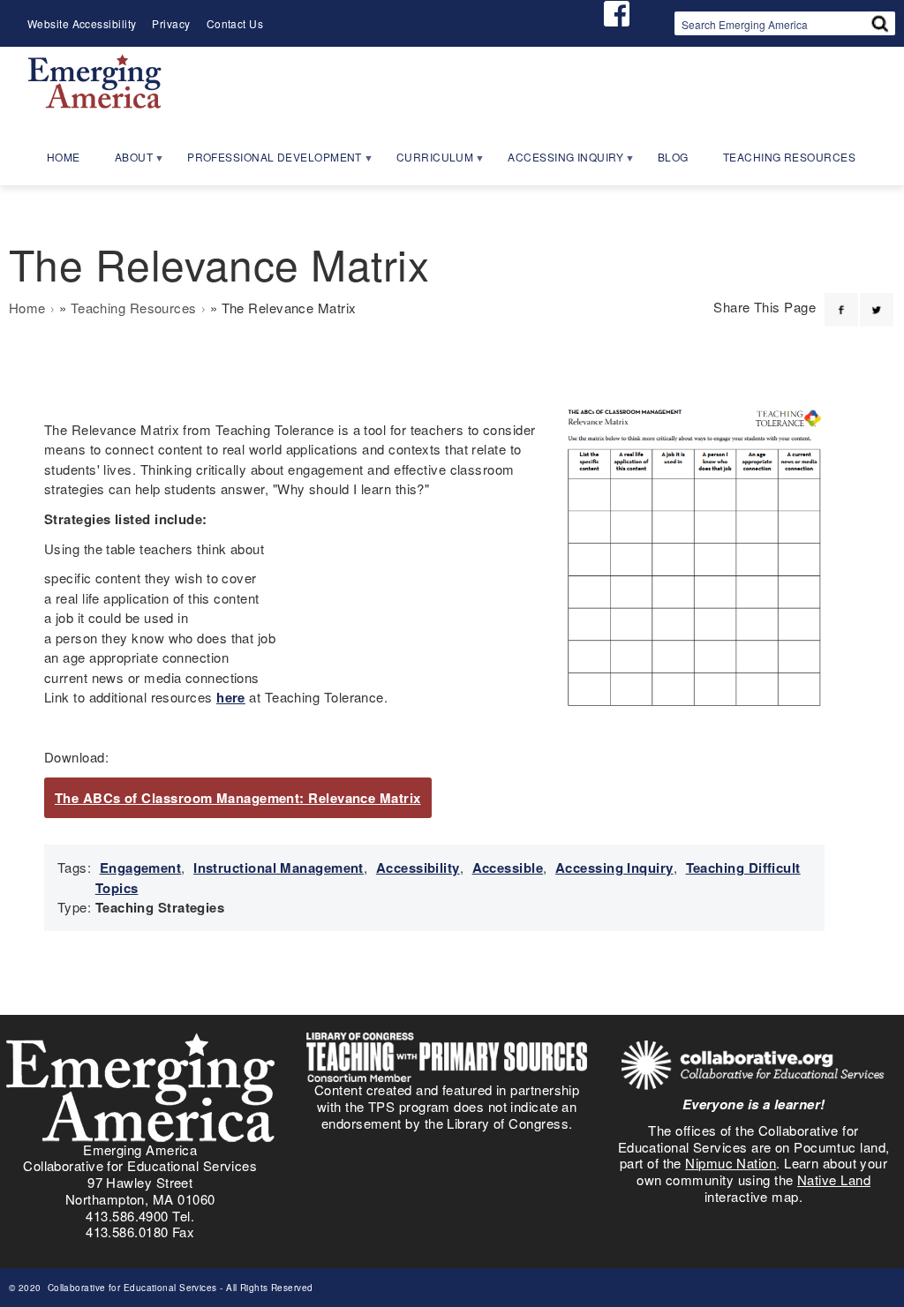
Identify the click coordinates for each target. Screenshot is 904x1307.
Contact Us (235, 23)
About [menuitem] (126, 162)
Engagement (141, 867)
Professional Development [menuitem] (266, 162)
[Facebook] (841, 299)
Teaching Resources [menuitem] (789, 156)
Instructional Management (278, 867)
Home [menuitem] (63, 156)
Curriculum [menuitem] (427, 162)
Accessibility (418, 867)
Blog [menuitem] (673, 156)
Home (27, 307)
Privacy (171, 23)
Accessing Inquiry (614, 867)
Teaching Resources (134, 307)
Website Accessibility (81, 23)
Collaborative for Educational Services (130, 1287)
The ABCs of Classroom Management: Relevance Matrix (238, 797)
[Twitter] (876, 299)
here (230, 697)
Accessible (508, 867)
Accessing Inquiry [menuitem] (557, 162)
